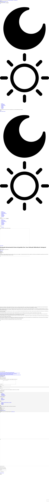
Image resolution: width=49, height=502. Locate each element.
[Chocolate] (4, 1)
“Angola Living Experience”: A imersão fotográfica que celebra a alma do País (8, 373)
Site (0, 388)
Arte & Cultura (1, 245)
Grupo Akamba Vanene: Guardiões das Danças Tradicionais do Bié (7, 372)
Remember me (2, 471)
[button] (0, 3)
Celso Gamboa (1, 250)
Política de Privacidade (10, 0)
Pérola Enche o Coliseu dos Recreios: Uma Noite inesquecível (6, 374)
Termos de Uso (15, 0)
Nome (1, 385)
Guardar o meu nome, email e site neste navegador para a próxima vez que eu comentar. (10, 389)
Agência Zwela (13, 411)
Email (1, 386)
